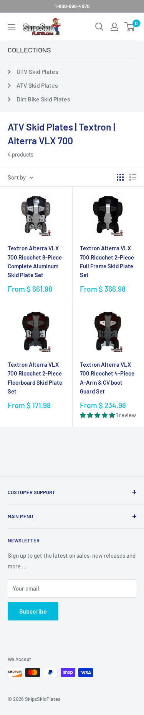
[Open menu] (11, 27)
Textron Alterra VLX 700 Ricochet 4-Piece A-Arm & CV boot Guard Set (107, 378)
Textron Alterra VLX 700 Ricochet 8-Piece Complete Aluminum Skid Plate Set (35, 261)
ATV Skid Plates (37, 85)
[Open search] (99, 27)
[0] (130, 26)
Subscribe (33, 611)
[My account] (114, 27)
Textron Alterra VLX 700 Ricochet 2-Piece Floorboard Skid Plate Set (35, 378)
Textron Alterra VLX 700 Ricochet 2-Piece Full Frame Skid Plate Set (107, 261)
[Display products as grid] (120, 177)
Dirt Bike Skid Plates (43, 99)
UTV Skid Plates (37, 71)
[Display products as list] (132, 177)
